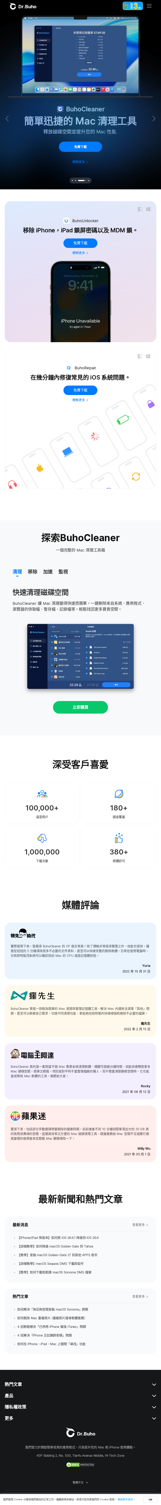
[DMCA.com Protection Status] (80, 1465)
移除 (32, 572)
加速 (48, 572)
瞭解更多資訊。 (126, 1499)
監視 (63, 572)
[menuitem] (17, 573)
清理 (17, 572)
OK (150, 1499)
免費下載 (80, 147)
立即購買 (80, 707)
